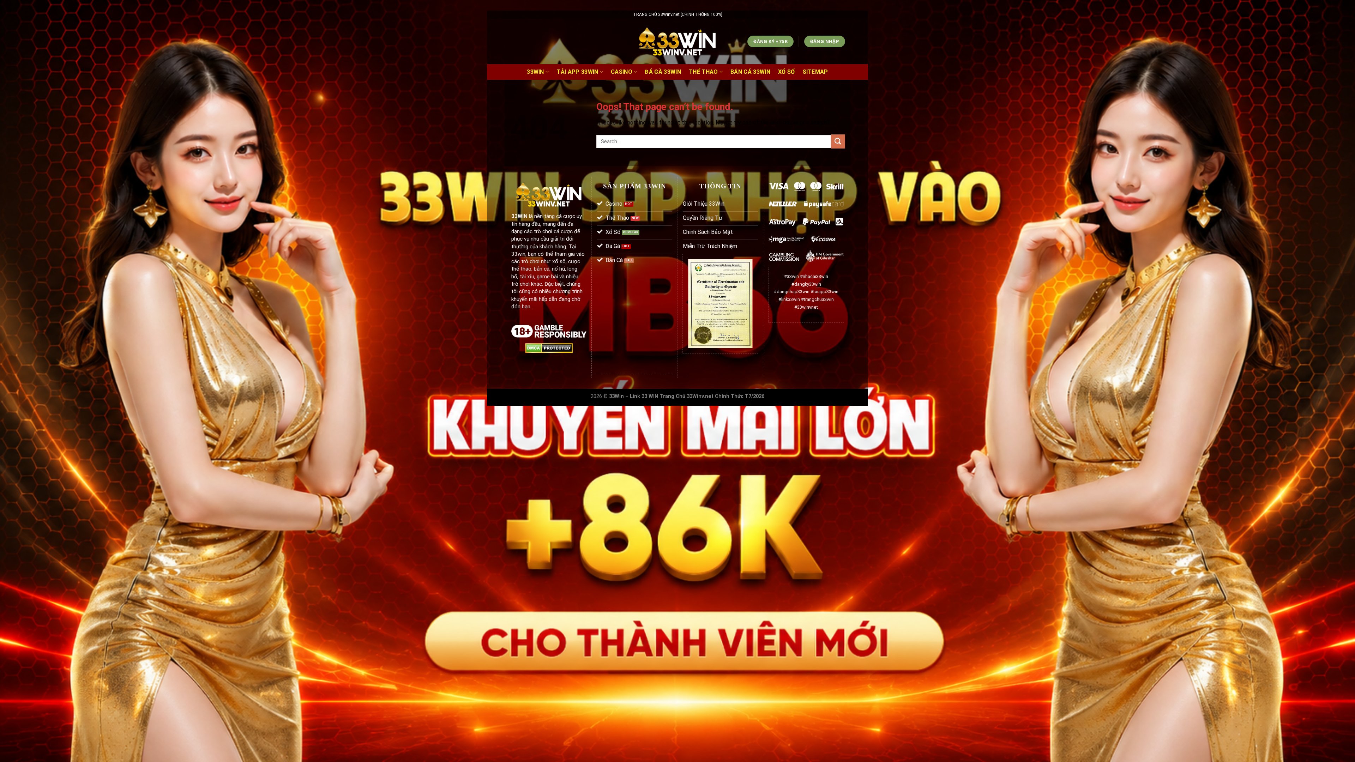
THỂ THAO (703, 71)
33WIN (535, 71)
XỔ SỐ (786, 71)
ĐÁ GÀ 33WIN (663, 71)
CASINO (621, 71)
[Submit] (838, 141)
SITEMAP (815, 71)
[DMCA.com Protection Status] (549, 347)
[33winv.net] (677, 41)
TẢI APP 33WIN (577, 71)
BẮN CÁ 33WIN (750, 71)
